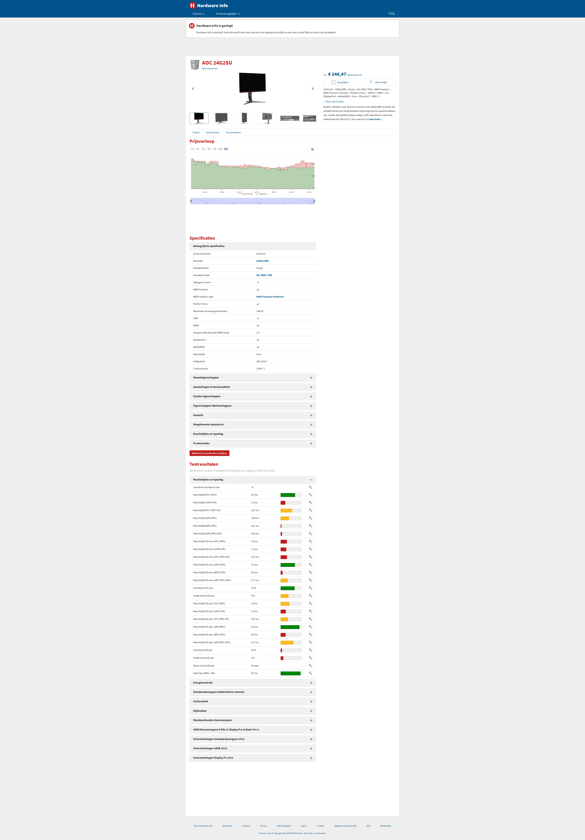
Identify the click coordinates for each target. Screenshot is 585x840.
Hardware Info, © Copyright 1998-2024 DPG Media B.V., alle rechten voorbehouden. (292, 833)
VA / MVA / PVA (264, 275)
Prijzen (196, 132)
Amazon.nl (356, 74)
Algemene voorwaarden (345, 825)
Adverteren (227, 825)
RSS (368, 825)
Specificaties (213, 132)
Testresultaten (233, 132)
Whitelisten (385, 825)
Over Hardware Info (203, 825)
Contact (246, 825)
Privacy (263, 825)
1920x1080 (262, 260)
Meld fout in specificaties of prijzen (209, 453)
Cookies (320, 825)
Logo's (304, 825)
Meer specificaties (335, 101)
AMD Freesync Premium (270, 296)
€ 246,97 (337, 74)
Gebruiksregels (284, 825)
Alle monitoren (210, 68)
